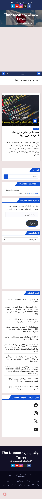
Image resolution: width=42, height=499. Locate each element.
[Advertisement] (21, 49)
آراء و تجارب (30, 485)
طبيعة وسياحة (30, 481)
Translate (34, 194)
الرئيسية (37, 481)
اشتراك (32, 223)
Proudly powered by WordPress (15, 475)
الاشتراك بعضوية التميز (9, 485)
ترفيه (8, 481)
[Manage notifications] (4, 494)
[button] (7, 74)
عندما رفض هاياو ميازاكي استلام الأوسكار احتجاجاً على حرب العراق (21, 349)
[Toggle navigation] (22, 73)
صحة (12, 481)
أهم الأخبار (36, 128)
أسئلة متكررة (21, 485)
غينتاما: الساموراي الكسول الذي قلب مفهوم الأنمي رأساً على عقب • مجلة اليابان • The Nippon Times (21, 309)
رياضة (37, 485)
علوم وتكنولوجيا (19, 481)
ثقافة (3, 481)
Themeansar (21, 476)
